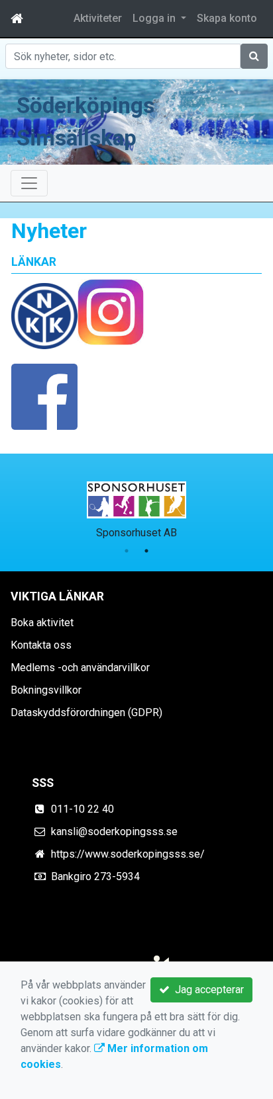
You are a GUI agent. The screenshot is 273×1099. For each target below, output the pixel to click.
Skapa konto (227, 18)
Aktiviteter (98, 18)
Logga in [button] (155, 18)
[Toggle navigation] (29, 183)
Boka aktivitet (42, 622)
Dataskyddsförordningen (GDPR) (86, 712)
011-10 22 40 (82, 809)
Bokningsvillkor (46, 690)
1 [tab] (126, 550)
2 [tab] (146, 550)
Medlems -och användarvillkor (80, 667)
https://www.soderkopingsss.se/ (128, 854)
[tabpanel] (136, 508)
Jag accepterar (207, 989)
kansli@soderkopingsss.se (114, 831)
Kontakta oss (41, 645)
